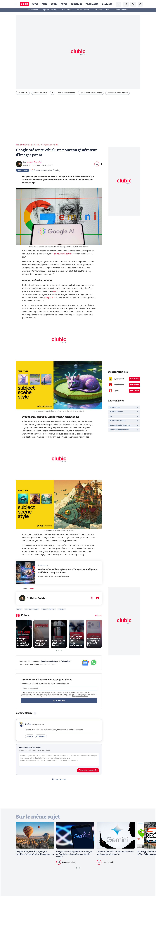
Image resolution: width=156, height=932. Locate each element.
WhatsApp (65, 661)
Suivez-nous (22, 170)
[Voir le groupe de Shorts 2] (59, 650)
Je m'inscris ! (59, 701)
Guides (54, 4)
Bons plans (76, 4)
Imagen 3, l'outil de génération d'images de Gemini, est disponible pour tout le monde (74, 854)
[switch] (133, 4)
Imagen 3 (48, 298)
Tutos (64, 4)
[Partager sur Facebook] (150, 913)
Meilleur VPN (23, 93)
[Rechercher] (118, 4)
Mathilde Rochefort (34, 162)
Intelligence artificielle (49, 145)
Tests (44, 4)
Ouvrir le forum (60, 779)
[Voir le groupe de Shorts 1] (56, 650)
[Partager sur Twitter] (150, 921)
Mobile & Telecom (82, 10)
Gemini (56, 291)
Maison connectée (122, 10)
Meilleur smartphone (66, 93)
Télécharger (92, 4)
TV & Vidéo (97, 10)
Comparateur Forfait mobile (91, 93)
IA (52, 93)
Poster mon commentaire (88, 770)
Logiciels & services (49, 10)
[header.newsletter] (126, 4)
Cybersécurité (32, 10)
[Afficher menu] (16, 4)
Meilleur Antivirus (40, 93)
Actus (35, 4)
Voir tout (98, 615)
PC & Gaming (67, 10)
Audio (108, 10)
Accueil (19, 145)
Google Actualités (48, 661)
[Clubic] (24, 4)
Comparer (107, 4)
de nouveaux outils (62, 254)
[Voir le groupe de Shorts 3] (61, 650)
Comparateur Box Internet (117, 93)
